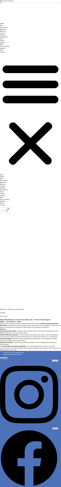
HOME (2, 24)
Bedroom (3, 31)
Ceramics (3, 33)
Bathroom (3, 29)
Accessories (3, 27)
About (2, 50)
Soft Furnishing (4, 46)
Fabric (2, 39)
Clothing (2, 35)
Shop (1, 25)
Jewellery (2, 48)
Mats (1, 44)
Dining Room (4, 37)
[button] (30, 114)
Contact (2, 52)
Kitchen (2, 41)
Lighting (2, 42)
